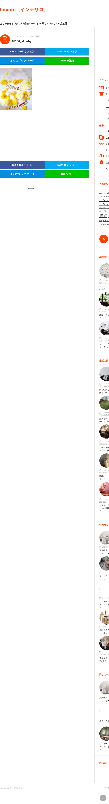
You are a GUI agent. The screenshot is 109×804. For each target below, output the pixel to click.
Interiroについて (5, 788)
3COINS (102, 193)
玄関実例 (106, 415)
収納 (103, 215)
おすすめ (102, 196)
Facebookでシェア (22, 51)
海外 (104, 221)
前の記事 (31, 188)
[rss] (103, 239)
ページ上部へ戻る (103, 798)
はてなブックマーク (22, 60)
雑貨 (104, 502)
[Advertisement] (21, 134)
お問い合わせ (18, 788)
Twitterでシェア (67, 51)
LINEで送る (67, 60)
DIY (103, 572)
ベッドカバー (104, 208)
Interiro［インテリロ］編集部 (29, 36)
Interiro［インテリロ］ (24, 9)
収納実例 (105, 547)
